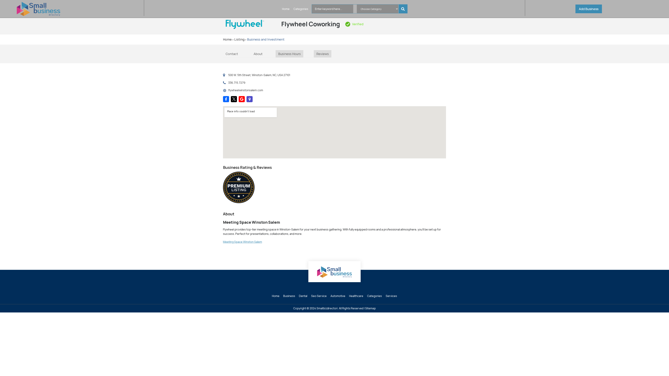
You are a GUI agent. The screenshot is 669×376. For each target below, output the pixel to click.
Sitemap (370, 308)
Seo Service (319, 296)
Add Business (588, 9)
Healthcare (356, 296)
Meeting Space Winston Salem (242, 242)
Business (289, 296)
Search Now (403, 9)
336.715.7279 (236, 83)
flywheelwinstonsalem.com (245, 90)
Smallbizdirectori (327, 308)
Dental (303, 296)
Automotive (337, 296)
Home (286, 9)
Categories (300, 9)
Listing (239, 39)
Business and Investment (265, 39)
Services (391, 296)
